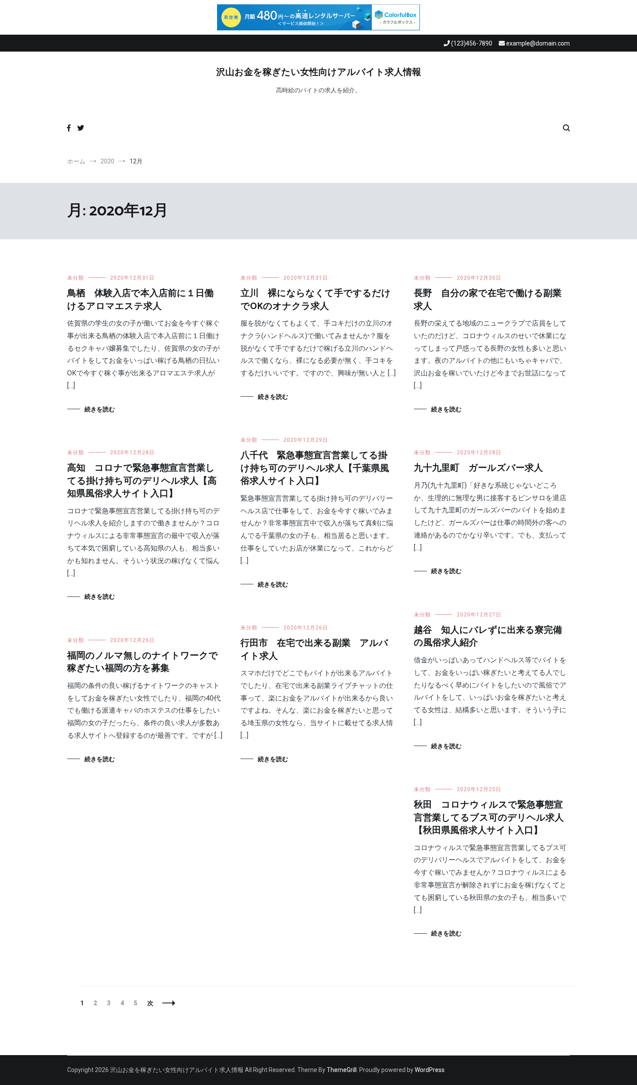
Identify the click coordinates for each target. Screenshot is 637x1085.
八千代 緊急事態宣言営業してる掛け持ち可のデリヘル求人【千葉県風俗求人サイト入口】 (314, 468)
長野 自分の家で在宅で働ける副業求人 (488, 299)
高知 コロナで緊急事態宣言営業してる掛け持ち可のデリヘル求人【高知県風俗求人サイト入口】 (142, 481)
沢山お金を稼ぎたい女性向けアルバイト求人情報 (318, 72)
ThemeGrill (342, 1069)
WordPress (430, 1069)
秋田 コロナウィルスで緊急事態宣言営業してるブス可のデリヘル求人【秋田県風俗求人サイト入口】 (489, 818)
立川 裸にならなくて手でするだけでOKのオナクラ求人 (315, 299)
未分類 (75, 278)
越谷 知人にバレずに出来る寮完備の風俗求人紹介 (488, 636)
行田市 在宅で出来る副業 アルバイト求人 (314, 649)
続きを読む (99, 409)
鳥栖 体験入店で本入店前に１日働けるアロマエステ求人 (140, 299)
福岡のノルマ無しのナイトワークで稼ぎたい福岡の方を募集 (142, 662)
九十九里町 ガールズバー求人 (478, 468)
